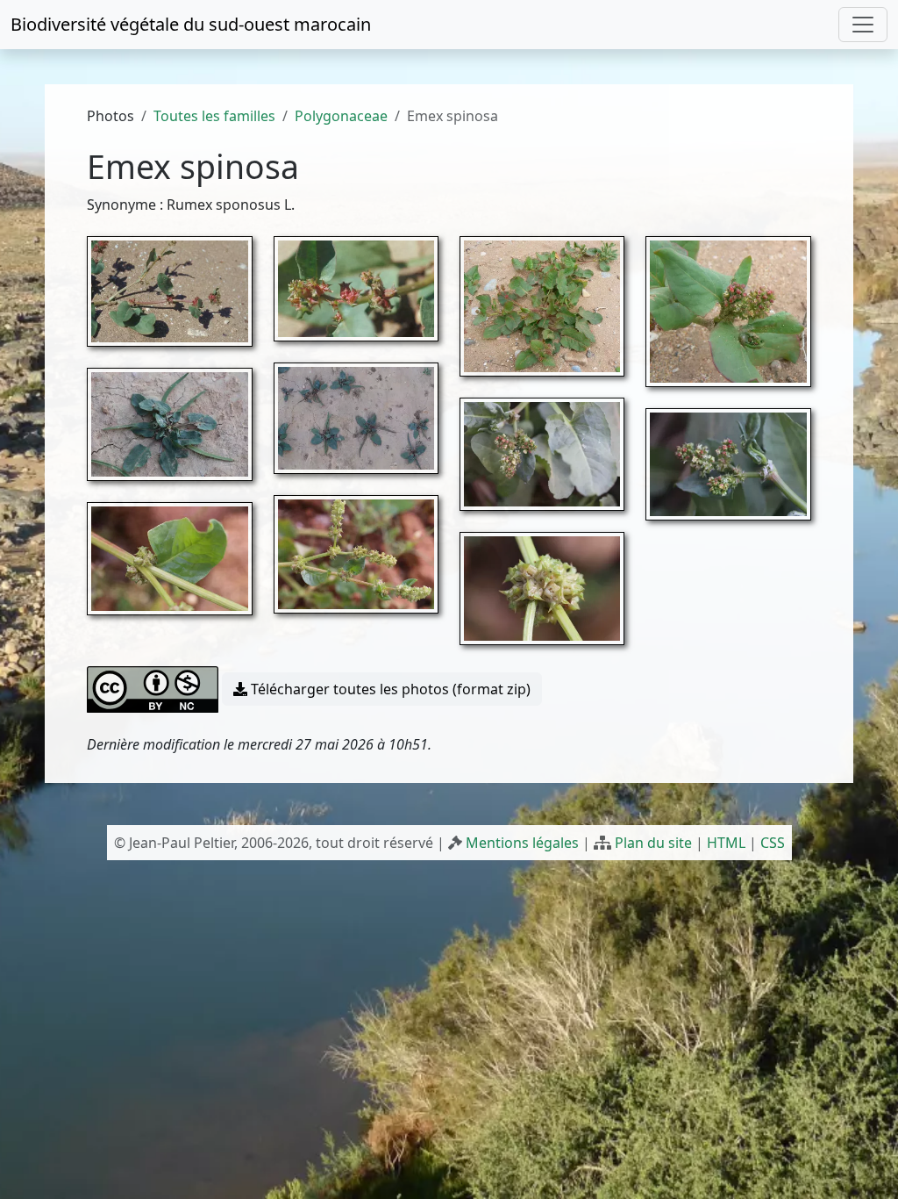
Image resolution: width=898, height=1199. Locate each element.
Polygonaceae (341, 116)
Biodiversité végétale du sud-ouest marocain (191, 24)
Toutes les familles (214, 116)
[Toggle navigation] (862, 24)
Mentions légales (522, 842)
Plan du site (653, 842)
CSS (772, 842)
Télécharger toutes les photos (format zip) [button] (389, 689)
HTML (726, 842)
